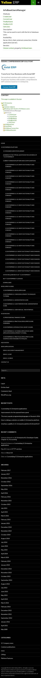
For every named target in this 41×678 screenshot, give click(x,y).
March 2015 (5, 516)
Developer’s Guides (7, 286)
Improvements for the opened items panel (15, 412)
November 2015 (6, 500)
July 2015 (4, 508)
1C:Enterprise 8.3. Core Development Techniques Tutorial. (19, 295)
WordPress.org (6, 395)
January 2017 (5, 474)
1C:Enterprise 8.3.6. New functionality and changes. (22, 263)
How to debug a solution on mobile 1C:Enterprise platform (20, 420)
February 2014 (6, 561)
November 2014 (6, 531)
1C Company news (7, 643)
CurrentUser (7, 19)
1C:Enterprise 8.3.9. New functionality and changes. (22, 251)
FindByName (8, 22)
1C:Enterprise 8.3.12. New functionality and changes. (19, 235)
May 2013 (4, 595)
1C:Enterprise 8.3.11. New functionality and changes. (19, 240)
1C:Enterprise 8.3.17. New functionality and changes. (19, 206)
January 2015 (5, 523)
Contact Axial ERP (9, 87)
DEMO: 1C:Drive (8, 358)
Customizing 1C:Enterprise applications (14, 409)
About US (9, 453)
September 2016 (6, 485)
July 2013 (4, 588)
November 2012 (6, 614)
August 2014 (5, 538)
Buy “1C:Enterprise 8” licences (13, 278)
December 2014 (6, 527)
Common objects (9, 107)
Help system (5, 342)
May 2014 (4, 550)
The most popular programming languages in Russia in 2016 (20, 416)
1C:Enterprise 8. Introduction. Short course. (18, 327)
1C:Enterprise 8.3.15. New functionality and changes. (19, 217)
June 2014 (4, 546)
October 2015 (5, 504)
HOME (3, 143)
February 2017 (6, 470)
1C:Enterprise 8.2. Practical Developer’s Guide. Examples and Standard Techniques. (18, 337)
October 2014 (5, 535)
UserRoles (8, 126)
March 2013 (5, 603)
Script (5, 105)
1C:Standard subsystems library (13, 151)
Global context (8, 48)
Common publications (8, 647)
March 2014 (5, 557)
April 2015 (4, 512)
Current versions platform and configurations (19, 160)
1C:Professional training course (14, 317)
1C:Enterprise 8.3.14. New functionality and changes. (19, 223)
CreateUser (7, 16)
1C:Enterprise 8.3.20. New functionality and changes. (19, 188)
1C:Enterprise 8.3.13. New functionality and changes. (19, 229)
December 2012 (6, 610)
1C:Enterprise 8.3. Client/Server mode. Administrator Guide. (20, 305)
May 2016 (4, 489)
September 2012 (6, 618)
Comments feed (6, 391)
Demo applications (7, 346)
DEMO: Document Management (13, 350)
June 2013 (4, 591)
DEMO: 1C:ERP (7, 354)
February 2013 (6, 607)
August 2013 (5, 584)
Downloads (7, 282)
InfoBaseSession (10, 130)
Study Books (5, 313)
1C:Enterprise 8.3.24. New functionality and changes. (19, 165)
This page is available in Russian (11, 99)
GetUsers (6, 27)
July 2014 (4, 542)
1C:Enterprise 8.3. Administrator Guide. (16, 300)
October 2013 (5, 576)
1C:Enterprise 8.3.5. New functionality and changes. (22, 267)
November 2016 (6, 478)
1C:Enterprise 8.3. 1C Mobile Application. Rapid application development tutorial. (18, 332)
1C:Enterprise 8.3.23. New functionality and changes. (19, 171)
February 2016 (6, 497)
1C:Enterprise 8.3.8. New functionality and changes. (22, 255)
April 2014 (4, 553)
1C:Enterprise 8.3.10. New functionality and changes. (19, 246)
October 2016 (5, 482)
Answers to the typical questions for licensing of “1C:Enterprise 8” (20, 156)
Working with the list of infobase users (17, 109)
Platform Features (7, 658)
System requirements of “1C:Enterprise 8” (17, 275)
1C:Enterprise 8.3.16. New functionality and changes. (19, 212)
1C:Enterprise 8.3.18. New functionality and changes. (19, 200)
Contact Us (5, 362)
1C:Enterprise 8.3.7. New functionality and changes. (22, 259)
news (3, 651)
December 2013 (6, 569)
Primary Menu (38, 2)
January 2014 (5, 565)
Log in (3, 383)
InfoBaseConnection (12, 128)
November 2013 (6, 572)
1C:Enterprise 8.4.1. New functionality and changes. (22, 271)
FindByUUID (8, 24)
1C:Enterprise (7, 103)
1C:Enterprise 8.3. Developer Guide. (14, 290)
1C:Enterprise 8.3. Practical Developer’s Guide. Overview (18, 322)
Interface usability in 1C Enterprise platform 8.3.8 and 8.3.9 (20, 424)
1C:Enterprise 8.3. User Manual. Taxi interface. (18, 309)
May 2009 (4, 629)
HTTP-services (17, 449)
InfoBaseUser (9, 124)
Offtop (3, 654)
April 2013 (4, 599)
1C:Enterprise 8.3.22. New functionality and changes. (19, 177)
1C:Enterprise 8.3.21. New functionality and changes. (19, 183)
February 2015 (6, 519)
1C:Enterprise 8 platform (9, 147)
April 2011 (4, 625)
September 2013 (6, 580)
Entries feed (5, 387)
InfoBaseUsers (26, 48)
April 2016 (4, 493)
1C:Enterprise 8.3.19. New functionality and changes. (19, 194)
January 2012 (5, 622)
